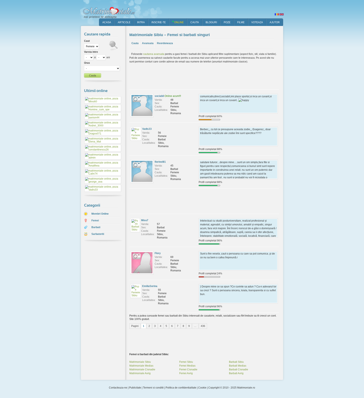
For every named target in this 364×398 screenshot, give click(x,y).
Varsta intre (91, 51)
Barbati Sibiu (236, 361)
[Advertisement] (100, 310)
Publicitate (135, 387)
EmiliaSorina (149, 286)
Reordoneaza (165, 43)
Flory (158, 253)
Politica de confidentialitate (181, 387)
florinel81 (160, 161)
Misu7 (144, 220)
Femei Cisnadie (188, 369)
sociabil (159, 96)
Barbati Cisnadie (238, 369)
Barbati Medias (237, 365)
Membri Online (100, 213)
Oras (87, 62)
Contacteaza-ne (118, 387)
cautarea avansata (153, 54)
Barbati (95, 227)
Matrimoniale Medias (141, 365)
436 (203, 326)
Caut (87, 40)
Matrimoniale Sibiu (140, 361)
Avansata (148, 43)
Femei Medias (187, 365)
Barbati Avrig (236, 373)
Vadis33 (147, 128)
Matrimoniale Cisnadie (142, 369)
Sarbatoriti (97, 234)
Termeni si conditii (153, 387)
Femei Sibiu (186, 361)
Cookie (202, 387)
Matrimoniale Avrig (140, 373)
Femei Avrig (186, 373)
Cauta (135, 43)
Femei (95, 220)
